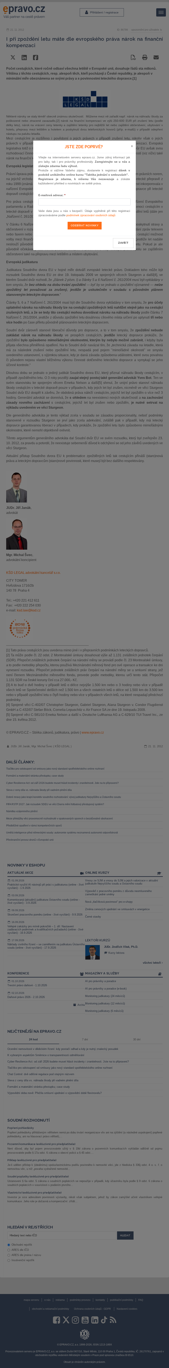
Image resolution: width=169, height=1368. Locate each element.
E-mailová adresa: (51, 195)
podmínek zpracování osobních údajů (90, 215)
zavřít (123, 242)
